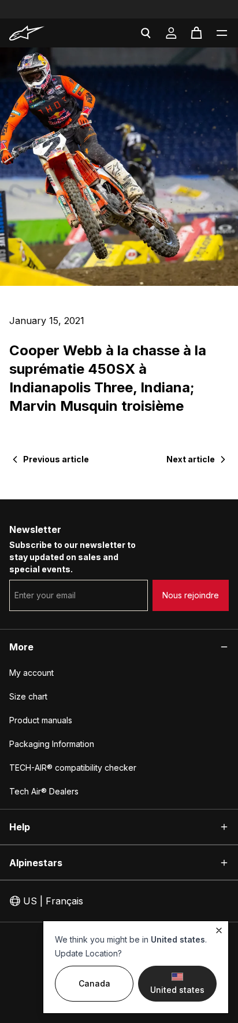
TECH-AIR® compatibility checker (72, 767)
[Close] (219, 930)
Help (19, 827)
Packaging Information (51, 744)
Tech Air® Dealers (44, 791)
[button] (222, 33)
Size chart (28, 696)
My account (31, 673)
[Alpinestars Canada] (42, 33)
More (21, 647)
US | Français (53, 901)
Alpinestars (35, 863)
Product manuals (40, 720)
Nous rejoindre (190, 595)
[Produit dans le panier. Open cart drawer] (196, 33)
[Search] (146, 33)
